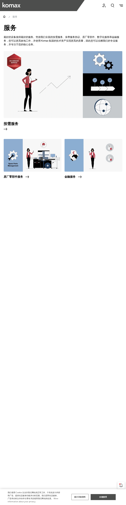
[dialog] (63, 497)
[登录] (104, 5)
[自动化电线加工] (11, 5)
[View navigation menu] (121, 5)
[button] (79, 497)
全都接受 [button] (103, 497)
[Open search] (112, 5)
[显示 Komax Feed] (121, 485)
